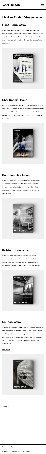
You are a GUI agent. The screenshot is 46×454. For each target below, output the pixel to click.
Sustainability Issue (16, 174)
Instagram (15, 451)
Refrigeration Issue (15, 250)
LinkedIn (5, 451)
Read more (6, 349)
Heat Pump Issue (14, 24)
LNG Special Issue (14, 99)
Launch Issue (11, 321)
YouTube (26, 451)
